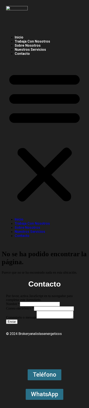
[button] (44, 136)
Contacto (22, 54)
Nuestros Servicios (30, 50)
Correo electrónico (20, 308)
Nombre (13, 304)
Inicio (19, 37)
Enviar (12, 321)
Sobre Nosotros (28, 45)
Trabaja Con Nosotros (32, 41)
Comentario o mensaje (21, 317)
